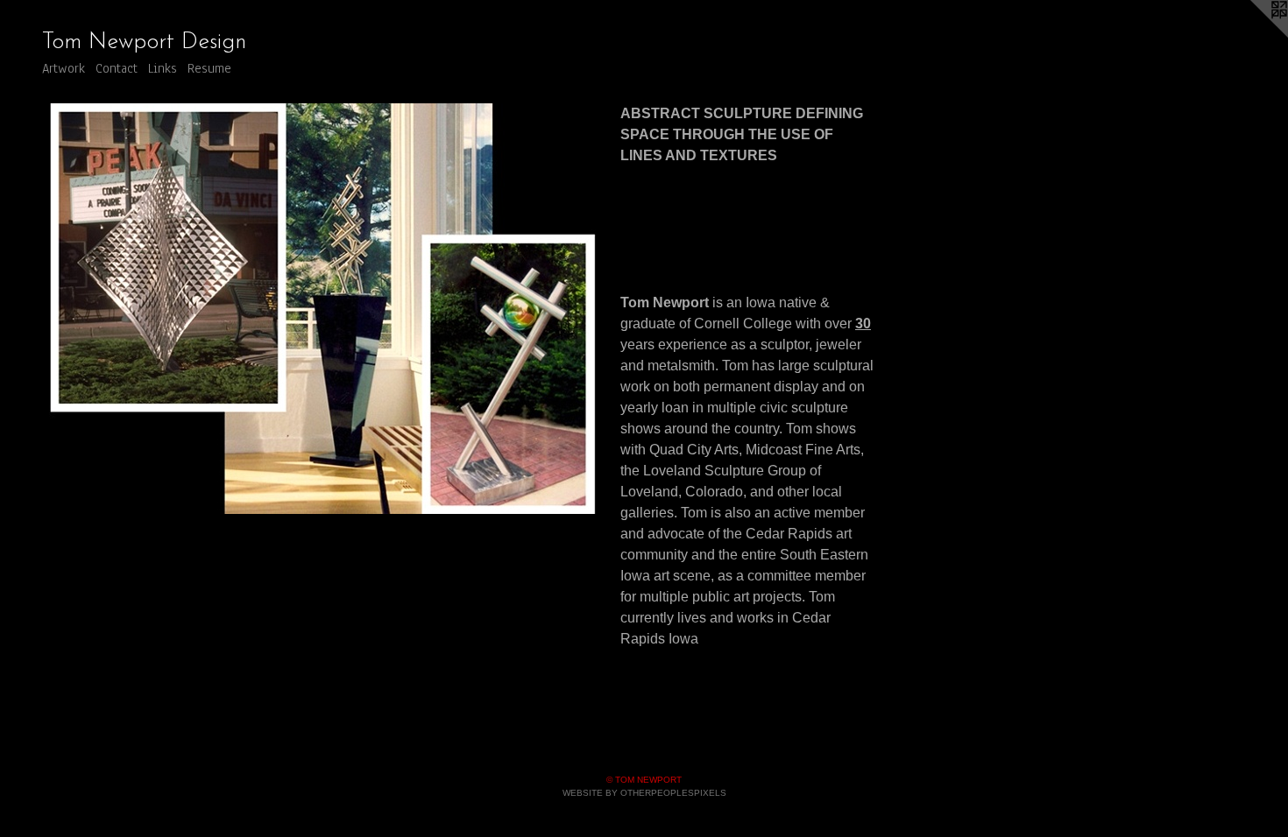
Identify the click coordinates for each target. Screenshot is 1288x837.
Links (162, 68)
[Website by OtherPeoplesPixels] (1253, 35)
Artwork (63, 68)
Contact (117, 68)
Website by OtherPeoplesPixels (644, 793)
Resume (209, 68)
